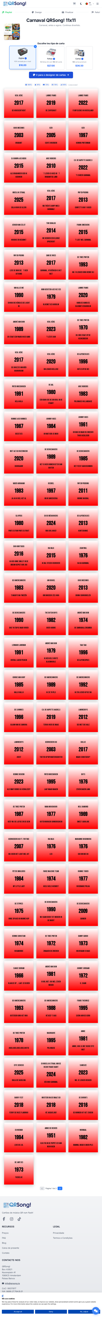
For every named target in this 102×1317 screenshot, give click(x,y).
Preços (5, 1233)
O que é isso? (73, 85)
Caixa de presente (10, 1248)
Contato (5, 1253)
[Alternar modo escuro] (81, 3)
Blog (4, 1243)
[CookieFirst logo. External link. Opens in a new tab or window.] (3, 1296)
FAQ (4, 1238)
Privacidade (58, 1233)
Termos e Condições (62, 1238)
